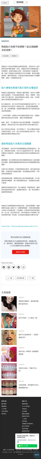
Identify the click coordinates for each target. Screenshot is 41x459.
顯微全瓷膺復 (25, 414)
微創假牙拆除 (25, 416)
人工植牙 (24, 418)
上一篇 (9, 278)
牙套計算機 (4, 411)
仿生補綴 (24, 411)
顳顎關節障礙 (25, 431)
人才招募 (3, 409)
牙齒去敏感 (25, 428)
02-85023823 (10, 450)
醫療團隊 (3, 406)
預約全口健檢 (20, 252)
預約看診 (3, 414)
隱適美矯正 (25, 404)
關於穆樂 (3, 404)
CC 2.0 (35, 226)
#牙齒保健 (5, 56)
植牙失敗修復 (25, 426)
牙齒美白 (24, 409)
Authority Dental (23, 226)
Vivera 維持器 (26, 406)
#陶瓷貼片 (14, 56)
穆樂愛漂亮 (21, 297)
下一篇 (31, 278)
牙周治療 (24, 421)
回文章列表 (20, 278)
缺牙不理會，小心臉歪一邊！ (28, 318)
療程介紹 (24, 401)
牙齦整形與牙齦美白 (27, 423)
